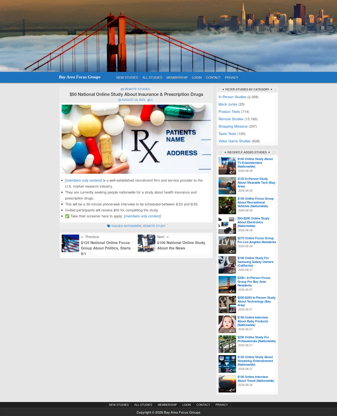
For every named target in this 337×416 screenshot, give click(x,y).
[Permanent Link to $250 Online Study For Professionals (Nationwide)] (227, 344)
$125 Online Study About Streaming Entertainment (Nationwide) (255, 361)
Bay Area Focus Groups (79, 77)
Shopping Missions (233, 126)
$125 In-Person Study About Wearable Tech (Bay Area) (256, 182)
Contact (213, 77)
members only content (83, 180)
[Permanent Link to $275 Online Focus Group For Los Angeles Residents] (227, 245)
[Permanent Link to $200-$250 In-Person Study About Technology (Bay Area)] (227, 304)
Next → (163, 236)
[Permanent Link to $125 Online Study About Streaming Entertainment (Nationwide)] (227, 364)
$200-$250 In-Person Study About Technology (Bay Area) (256, 301)
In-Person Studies (232, 96)
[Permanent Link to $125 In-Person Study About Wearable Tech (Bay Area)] (227, 185)
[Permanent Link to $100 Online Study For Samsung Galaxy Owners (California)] (227, 265)
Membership (177, 77)
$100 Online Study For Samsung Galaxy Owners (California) (255, 262)
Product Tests (229, 111)
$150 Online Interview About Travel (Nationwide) (255, 378)
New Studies (127, 77)
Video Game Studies (235, 140)
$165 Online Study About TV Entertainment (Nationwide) (255, 163)
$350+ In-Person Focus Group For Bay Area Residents (253, 281)
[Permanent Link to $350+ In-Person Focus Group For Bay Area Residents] (227, 284)
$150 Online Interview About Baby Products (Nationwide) (252, 321)
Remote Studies (137, 89)
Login (197, 77)
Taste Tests (227, 133)
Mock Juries (228, 104)
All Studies (152, 77)
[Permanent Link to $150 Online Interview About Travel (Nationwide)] (227, 384)
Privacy (231, 77)
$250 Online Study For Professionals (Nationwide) (256, 339)
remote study (154, 226)
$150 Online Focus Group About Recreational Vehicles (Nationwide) (255, 202)
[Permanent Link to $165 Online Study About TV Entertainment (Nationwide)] (227, 166)
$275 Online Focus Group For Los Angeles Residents (256, 240)
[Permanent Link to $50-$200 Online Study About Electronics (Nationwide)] (227, 225)
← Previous (90, 236)
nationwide (133, 226)
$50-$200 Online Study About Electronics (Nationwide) (253, 222)
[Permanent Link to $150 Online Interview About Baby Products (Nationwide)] (227, 324)
